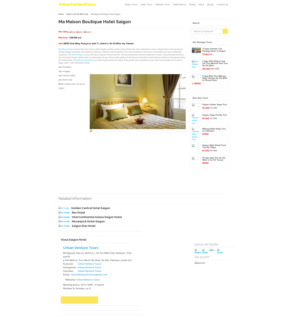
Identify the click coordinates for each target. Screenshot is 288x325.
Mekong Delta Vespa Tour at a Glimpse (214, 129)
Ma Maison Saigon (66, 49)
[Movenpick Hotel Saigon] (64, 221)
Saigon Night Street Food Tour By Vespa (214, 146)
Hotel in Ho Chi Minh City (77, 14)
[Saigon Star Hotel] (64, 225)
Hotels (192, 4)
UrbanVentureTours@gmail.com (89, 274)
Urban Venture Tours (89, 264)
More (201, 4)
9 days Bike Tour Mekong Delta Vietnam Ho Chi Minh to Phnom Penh (214, 78)
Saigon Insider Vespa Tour (214, 104)
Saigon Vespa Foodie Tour (214, 114)
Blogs (210, 4)
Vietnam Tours (162, 4)
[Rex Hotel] (64, 212)
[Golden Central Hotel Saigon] (63, 208)
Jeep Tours (146, 4)
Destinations (179, 4)
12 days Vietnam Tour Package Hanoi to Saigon (214, 49)
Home (61, 14)
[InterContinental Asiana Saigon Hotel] (64, 217)
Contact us (222, 4)
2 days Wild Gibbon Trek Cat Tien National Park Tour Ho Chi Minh (215, 63)
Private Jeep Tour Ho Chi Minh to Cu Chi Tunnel (213, 158)
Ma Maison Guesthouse (83, 60)
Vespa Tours (130, 4)
